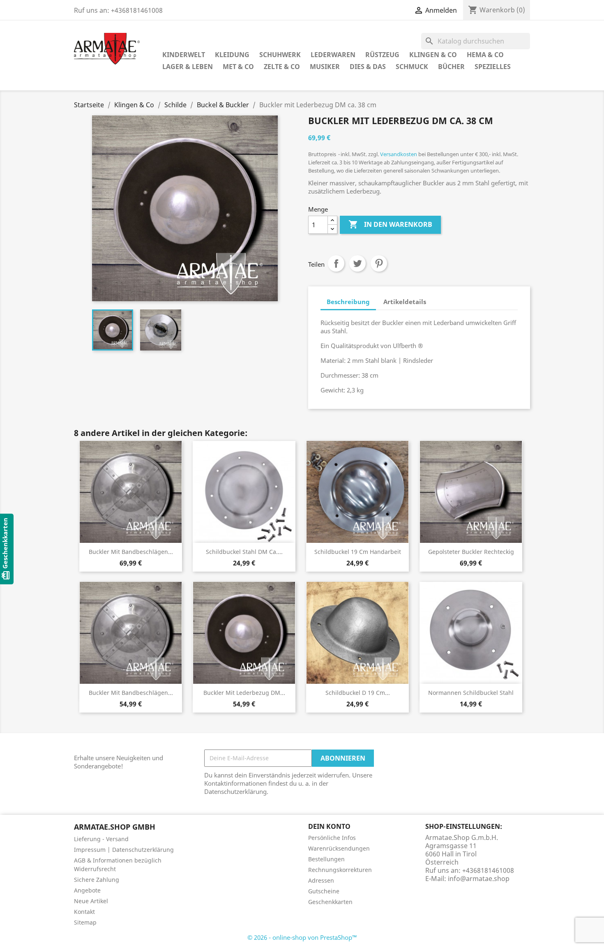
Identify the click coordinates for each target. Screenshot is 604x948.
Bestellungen (326, 859)
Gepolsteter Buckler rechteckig (471, 552)
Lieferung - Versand (101, 839)
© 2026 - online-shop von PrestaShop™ (302, 937)
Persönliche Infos (332, 838)
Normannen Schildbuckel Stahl (471, 693)
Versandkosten (398, 154)
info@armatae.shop (478, 878)
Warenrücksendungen (339, 848)
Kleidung (232, 54)
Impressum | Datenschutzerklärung (124, 849)
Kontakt (84, 912)
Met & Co (238, 66)
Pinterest (379, 263)
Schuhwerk (280, 54)
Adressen (321, 880)
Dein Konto (329, 826)
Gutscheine (323, 891)
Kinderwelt (183, 54)
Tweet (357, 263)
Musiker (325, 66)
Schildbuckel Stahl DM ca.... (244, 552)
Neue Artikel (91, 901)
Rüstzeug (382, 54)
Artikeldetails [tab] (404, 302)
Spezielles (493, 66)
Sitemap (85, 922)
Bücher (451, 66)
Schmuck (412, 66)
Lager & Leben (187, 66)
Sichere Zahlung (96, 879)
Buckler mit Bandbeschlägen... (131, 552)
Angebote (87, 890)
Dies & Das (368, 66)
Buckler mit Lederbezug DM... (244, 693)
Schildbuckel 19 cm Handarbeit (357, 552)
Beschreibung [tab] (348, 302)
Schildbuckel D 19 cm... (357, 693)
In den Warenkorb (390, 224)
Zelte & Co (282, 66)
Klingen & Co (433, 54)
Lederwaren (333, 54)
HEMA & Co (485, 54)
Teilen (336, 263)
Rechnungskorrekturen (340, 870)
